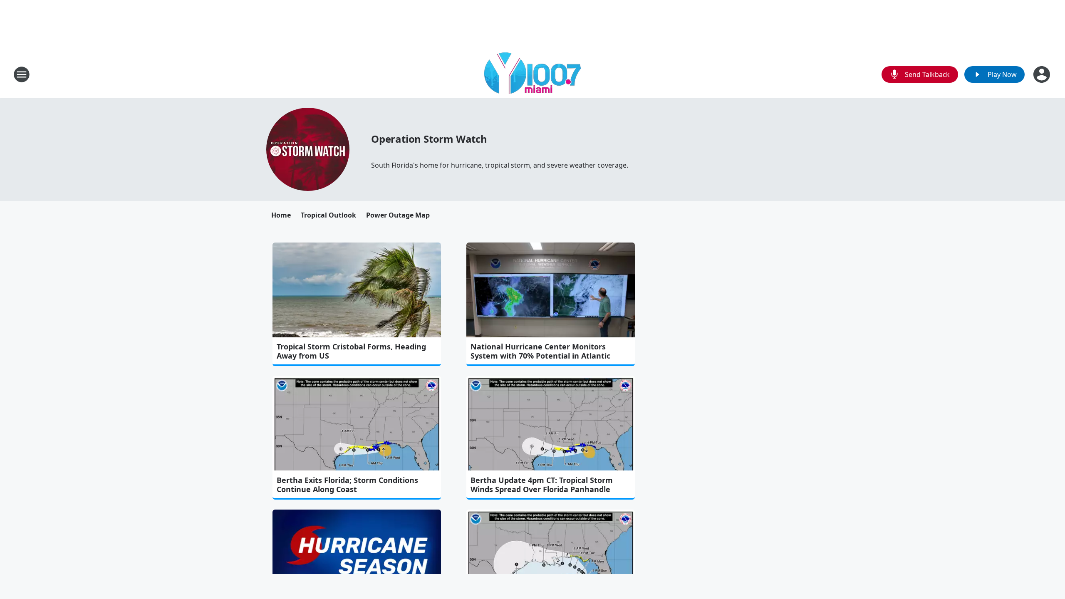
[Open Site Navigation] (21, 74)
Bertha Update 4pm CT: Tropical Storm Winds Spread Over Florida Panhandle (542, 484)
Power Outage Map (398, 215)
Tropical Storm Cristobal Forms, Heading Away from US (351, 351)
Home (281, 215)
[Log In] (1042, 74)
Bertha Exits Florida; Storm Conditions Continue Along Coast (347, 484)
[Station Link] (532, 74)
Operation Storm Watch (429, 139)
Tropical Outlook (328, 215)
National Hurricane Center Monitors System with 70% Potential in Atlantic (540, 351)
